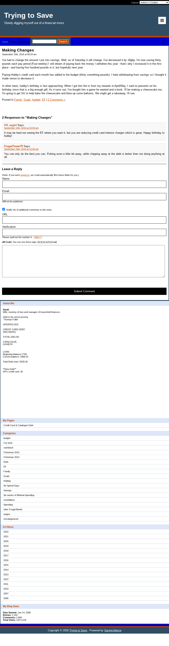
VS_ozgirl (10, 125)
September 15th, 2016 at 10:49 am (21, 128)
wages (7, 514)
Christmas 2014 (11, 457)
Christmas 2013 (11, 452)
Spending (8, 504)
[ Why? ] (38, 237)
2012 (6, 579)
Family (7, 471)
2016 (6, 560)
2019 (6, 546)
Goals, (28, 99)
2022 (6, 531)
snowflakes (9, 500)
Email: (6, 191)
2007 (6, 593)
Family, (18, 99)
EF (5, 466)
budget (7, 438)
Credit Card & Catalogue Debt (18, 425)
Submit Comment (84, 291)
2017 (6, 555)
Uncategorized (11, 519)
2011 (6, 584)
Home (5, 41)
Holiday (7, 481)
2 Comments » (56, 99)
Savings (8, 490)
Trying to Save (78, 630)
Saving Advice (112, 630)
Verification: (9, 226)
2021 (6, 536)
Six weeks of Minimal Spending (19, 495)
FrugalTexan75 (13, 146)
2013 (6, 574)
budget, (36, 99)
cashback (8, 447)
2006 (6, 598)
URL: (5, 214)
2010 (6, 589)
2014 (6, 570)
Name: (6, 178)
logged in (25, 175)
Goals (6, 476)
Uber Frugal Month (13, 509)
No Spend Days (11, 485)
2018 (6, 550)
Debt (6, 462)
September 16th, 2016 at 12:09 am (21, 149)
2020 (6, 541)
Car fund (8, 443)
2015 (6, 565)
